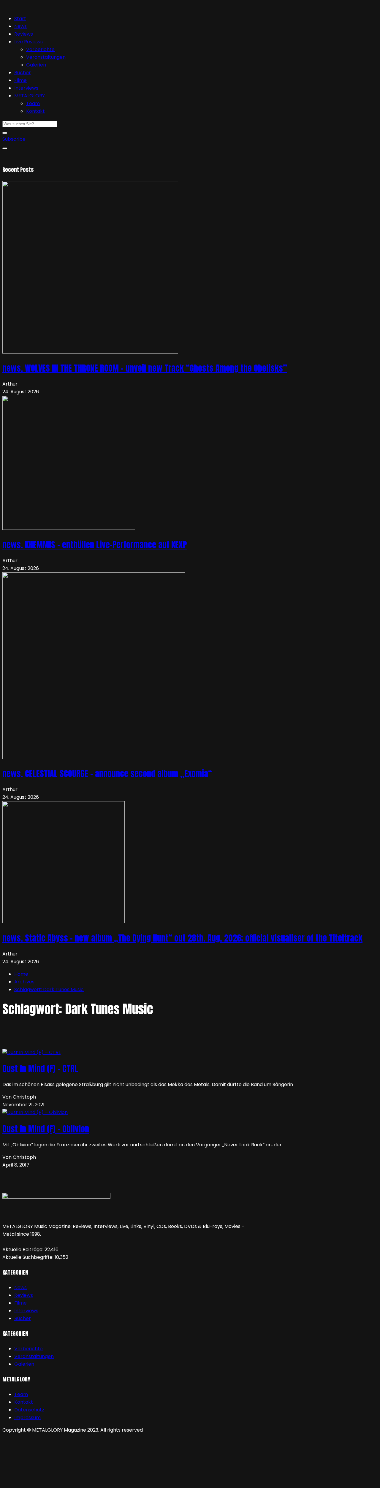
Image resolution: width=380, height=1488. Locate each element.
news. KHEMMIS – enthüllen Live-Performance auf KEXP (94, 544)
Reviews (23, 34)
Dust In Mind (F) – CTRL (40, 1068)
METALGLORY (29, 95)
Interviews (26, 88)
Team (33, 103)
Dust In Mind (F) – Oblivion (45, 1129)
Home (21, 974)
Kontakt (35, 111)
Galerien (36, 64)
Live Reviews (28, 41)
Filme (20, 80)
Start (20, 18)
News (20, 26)
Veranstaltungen (46, 57)
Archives (24, 981)
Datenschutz (29, 1409)
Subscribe (14, 139)
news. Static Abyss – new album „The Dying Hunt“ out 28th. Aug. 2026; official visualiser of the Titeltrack (182, 938)
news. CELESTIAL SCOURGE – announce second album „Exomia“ (107, 773)
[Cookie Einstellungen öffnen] (46, 1481)
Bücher (22, 72)
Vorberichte (40, 49)
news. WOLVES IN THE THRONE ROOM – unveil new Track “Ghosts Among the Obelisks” (144, 368)
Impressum (27, 1417)
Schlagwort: (49, 989)
